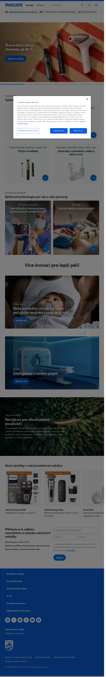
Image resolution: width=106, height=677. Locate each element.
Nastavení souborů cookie (28, 131)
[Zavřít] (87, 99)
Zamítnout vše (59, 131)
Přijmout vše (78, 131)
